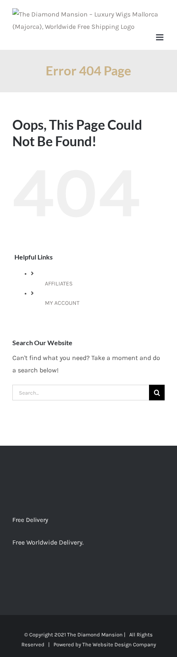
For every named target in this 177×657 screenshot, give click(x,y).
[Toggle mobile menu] (160, 37)
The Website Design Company (119, 644)
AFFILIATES (58, 283)
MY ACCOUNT (62, 302)
